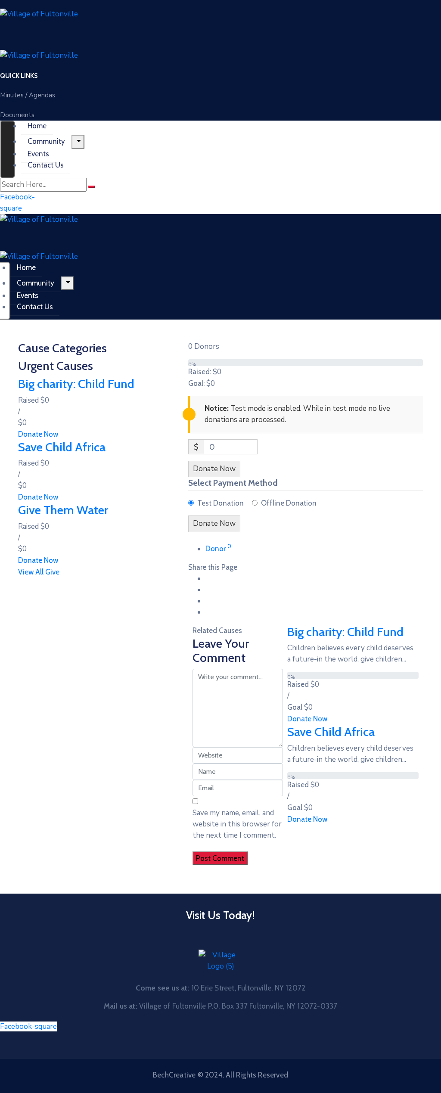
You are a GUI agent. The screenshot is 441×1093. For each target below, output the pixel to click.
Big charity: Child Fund (76, 383)
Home (37, 125)
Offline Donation (289, 503)
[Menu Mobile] (7, 149)
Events (38, 153)
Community (46, 141)
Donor (218, 548)
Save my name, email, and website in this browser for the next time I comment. (237, 824)
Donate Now (38, 434)
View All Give (38, 572)
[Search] (91, 187)
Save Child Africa (62, 447)
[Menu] (77, 142)
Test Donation (220, 503)
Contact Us (46, 165)
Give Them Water (63, 510)
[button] (18, 76)
